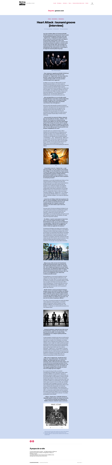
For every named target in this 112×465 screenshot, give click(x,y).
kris (65, 432)
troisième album (47, 434)
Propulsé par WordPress (44, 462)
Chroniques (59, 3)
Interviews (65, 3)
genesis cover (58, 431)
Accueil (54, 3)
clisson (52, 431)
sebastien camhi (61, 433)
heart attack (48, 432)
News (70, 3)
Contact (86, 3)
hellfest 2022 (53, 432)
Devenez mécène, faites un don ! (78, 3)
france (55, 431)
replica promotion (55, 433)
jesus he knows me (62, 432)
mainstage (46, 433)
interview (56, 432)
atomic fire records (48, 431)
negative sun (50, 433)
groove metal (63, 431)
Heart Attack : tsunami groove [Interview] (56, 24)
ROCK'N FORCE (35, 462)
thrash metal (66, 433)
